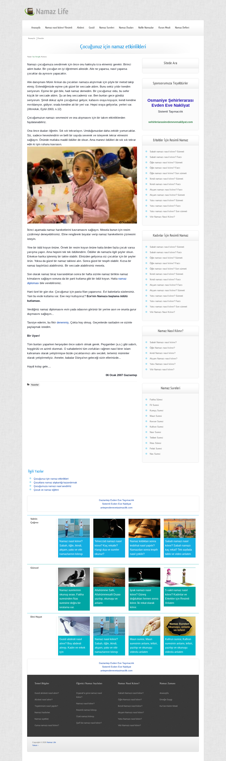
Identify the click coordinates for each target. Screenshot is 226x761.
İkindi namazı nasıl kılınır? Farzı (165, 184)
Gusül (91, 27)
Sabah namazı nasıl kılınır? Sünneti (167, 151)
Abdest (80, 27)
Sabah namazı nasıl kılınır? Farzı (166, 157)
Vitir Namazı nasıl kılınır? (162, 369)
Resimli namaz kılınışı (86, 710)
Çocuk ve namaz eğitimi (46, 489)
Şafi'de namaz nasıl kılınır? (89, 723)
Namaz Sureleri (106, 27)
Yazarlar (41, 38)
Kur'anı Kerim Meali (169, 706)
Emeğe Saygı (166, 699)
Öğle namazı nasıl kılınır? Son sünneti (168, 173)
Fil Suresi (154, 405)
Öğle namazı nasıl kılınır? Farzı (165, 168)
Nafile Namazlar (146, 27)
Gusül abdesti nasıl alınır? (47, 693)
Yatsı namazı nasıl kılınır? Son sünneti (168, 211)
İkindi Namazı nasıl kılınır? (130, 706)
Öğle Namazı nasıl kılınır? (162, 348)
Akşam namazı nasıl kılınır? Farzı (166, 189)
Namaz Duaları (126, 27)
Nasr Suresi (155, 432)
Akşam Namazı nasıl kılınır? (163, 358)
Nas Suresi (155, 454)
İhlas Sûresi (155, 443)
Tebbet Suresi (156, 437)
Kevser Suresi (156, 421)
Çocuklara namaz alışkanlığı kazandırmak (55, 482)
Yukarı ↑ (35, 745)
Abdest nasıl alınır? (44, 699)
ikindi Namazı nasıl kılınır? (162, 353)
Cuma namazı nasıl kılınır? (47, 725)
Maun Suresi (156, 416)
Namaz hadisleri (42, 712)
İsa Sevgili (36, 57)
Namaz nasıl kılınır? (85, 703)
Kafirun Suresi (156, 426)
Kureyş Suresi (156, 410)
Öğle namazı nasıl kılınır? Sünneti (166, 162)
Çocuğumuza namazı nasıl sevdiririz (52, 486)
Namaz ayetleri (42, 719)
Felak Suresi (156, 448)
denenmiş (63, 322)
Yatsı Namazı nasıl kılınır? (162, 364)
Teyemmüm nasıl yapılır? (46, 706)
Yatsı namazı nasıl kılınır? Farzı (165, 206)
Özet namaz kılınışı (85, 716)
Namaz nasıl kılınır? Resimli (58, 27)
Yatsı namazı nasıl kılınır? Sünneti (166, 200)
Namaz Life (51, 742)
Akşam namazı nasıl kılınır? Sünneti (167, 195)
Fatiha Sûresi (156, 399)
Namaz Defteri (182, 27)
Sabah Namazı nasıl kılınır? (163, 342)
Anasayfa (35, 27)
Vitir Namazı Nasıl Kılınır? (162, 217)
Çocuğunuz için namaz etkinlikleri (51, 478)
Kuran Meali (164, 27)
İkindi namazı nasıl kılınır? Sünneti (166, 179)
